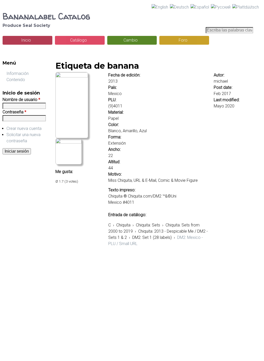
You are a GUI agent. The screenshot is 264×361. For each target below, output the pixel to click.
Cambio (130, 40)
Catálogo (78, 40)
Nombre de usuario (21, 99)
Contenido (15, 79)
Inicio (26, 40)
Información (17, 73)
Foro (183, 40)
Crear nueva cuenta (24, 128)
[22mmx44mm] (71, 76)
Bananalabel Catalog (46, 16)
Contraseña (14, 111)
